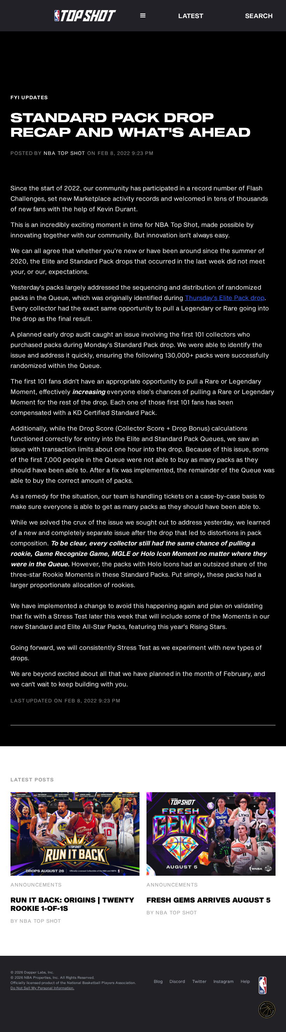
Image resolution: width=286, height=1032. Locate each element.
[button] (143, 15)
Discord (177, 981)
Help (245, 981)
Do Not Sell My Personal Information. (42, 988)
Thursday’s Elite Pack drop (224, 297)
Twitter (199, 981)
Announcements (36, 885)
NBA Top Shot (64, 153)
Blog (158, 981)
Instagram (223, 981)
